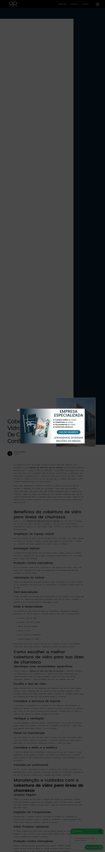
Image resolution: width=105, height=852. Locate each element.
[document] (52, 426)
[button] (18, 410)
